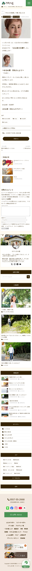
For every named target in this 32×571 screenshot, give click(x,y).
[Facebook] (11, 508)
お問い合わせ (17, 515)
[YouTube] (20, 508)
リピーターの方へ (21, 522)
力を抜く (6, 122)
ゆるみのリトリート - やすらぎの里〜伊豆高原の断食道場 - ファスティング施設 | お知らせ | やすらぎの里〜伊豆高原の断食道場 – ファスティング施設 (15, 194)
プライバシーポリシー (13, 538)
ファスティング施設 (9, 466)
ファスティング (8, 473)
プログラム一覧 (20, 525)
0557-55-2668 (17, 499)
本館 (21, 528)
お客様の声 (23, 535)
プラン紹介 (11, 525)
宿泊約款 (22, 538)
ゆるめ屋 (24, 118)
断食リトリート (8, 463)
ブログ (16, 535)
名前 (3, 217)
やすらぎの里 (8, 459)
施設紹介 (16, 528)
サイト (3, 222)
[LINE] (7, 508)
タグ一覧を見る (16, 478)
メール (3, 220)
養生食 (19, 466)
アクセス (25, 532)
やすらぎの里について (15, 532)
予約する (16, 139)
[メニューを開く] (29, 3)
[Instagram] (16, 508)
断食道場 (17, 459)
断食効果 (20, 470)
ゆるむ (15, 118)
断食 (17, 463)
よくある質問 (9, 535)
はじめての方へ (10, 522)
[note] (24, 508)
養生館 (26, 528)
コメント (4, 205)
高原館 (6, 532)
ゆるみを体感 (7, 118)
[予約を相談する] (26, 564)
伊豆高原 (18, 473)
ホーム (5, 6)
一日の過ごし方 (8, 528)
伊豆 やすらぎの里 (9, 470)
